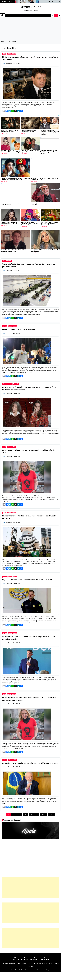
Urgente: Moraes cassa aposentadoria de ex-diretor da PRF (27, 580)
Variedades (16, 383)
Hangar (48, 970)
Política (5, 326)
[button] (52, 15)
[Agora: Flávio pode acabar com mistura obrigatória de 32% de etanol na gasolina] (25, 2)
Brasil (4, 53)
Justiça (4, 576)
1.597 (43, 814)
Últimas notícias (11, 53)
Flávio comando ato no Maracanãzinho (18, 329)
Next (51, 814)
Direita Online (30, 7)
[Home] (2, 15)
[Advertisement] (30, 29)
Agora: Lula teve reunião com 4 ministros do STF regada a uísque (30, 763)
